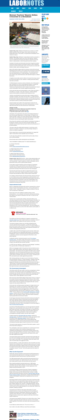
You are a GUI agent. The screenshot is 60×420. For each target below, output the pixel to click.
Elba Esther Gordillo (22, 318)
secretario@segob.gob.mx (17, 151)
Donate (23, 8)
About (17, 8)
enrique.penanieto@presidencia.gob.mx (20, 146)
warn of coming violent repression (16, 304)
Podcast (21, 11)
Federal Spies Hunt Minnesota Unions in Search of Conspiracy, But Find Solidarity (45, 29)
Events (35, 8)
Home (12, 8)
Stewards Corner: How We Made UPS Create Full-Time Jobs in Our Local (46, 47)
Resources (13, 11)
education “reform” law (14, 219)
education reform (12, 316)
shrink (38, 19)
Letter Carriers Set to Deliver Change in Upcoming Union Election (46, 36)
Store (29, 8)
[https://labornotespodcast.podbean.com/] (46, 94)
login (32, 20)
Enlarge (34, 19)
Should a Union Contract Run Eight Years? (45, 41)
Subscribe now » (45, 83)
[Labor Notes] (26, 3)
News (41, 8)
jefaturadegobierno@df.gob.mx (18, 156)
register (35, 20)
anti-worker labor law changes (25, 315)
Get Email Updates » (45, 65)
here (28, 111)
